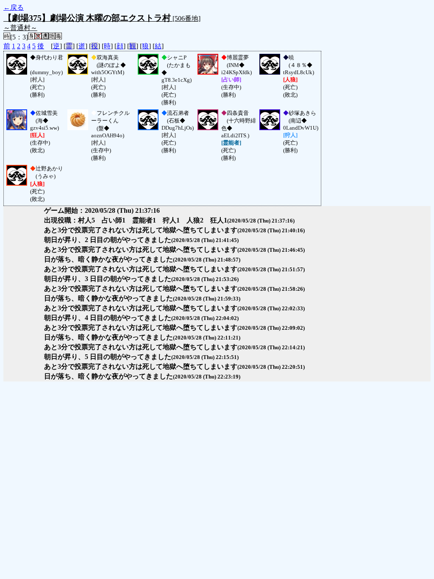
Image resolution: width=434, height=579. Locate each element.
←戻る (13, 7)
